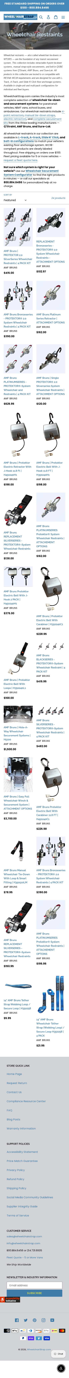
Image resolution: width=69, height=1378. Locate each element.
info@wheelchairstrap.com (23, 1243)
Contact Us (14, 1092)
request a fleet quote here (20, 160)
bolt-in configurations (19, 141)
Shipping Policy (16, 1188)
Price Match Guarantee (22, 1161)
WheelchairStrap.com (39, 1349)
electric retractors (15, 119)
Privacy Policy (16, 1170)
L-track (23, 137)
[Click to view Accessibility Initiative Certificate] (10, 1301)
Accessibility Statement (22, 1152)
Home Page (14, 1074)
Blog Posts (13, 1119)
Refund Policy (15, 1179)
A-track (35, 137)
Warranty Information (21, 1128)
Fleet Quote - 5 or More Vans (25, 1257)
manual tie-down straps (40, 115)
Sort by (8, 194)
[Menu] (63, 17)
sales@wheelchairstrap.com (24, 1236)
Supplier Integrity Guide (22, 1206)
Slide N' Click (50, 137)
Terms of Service (18, 1215)
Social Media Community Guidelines (30, 1197)
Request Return (17, 1083)
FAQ (9, 1110)
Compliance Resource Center (26, 1101)
